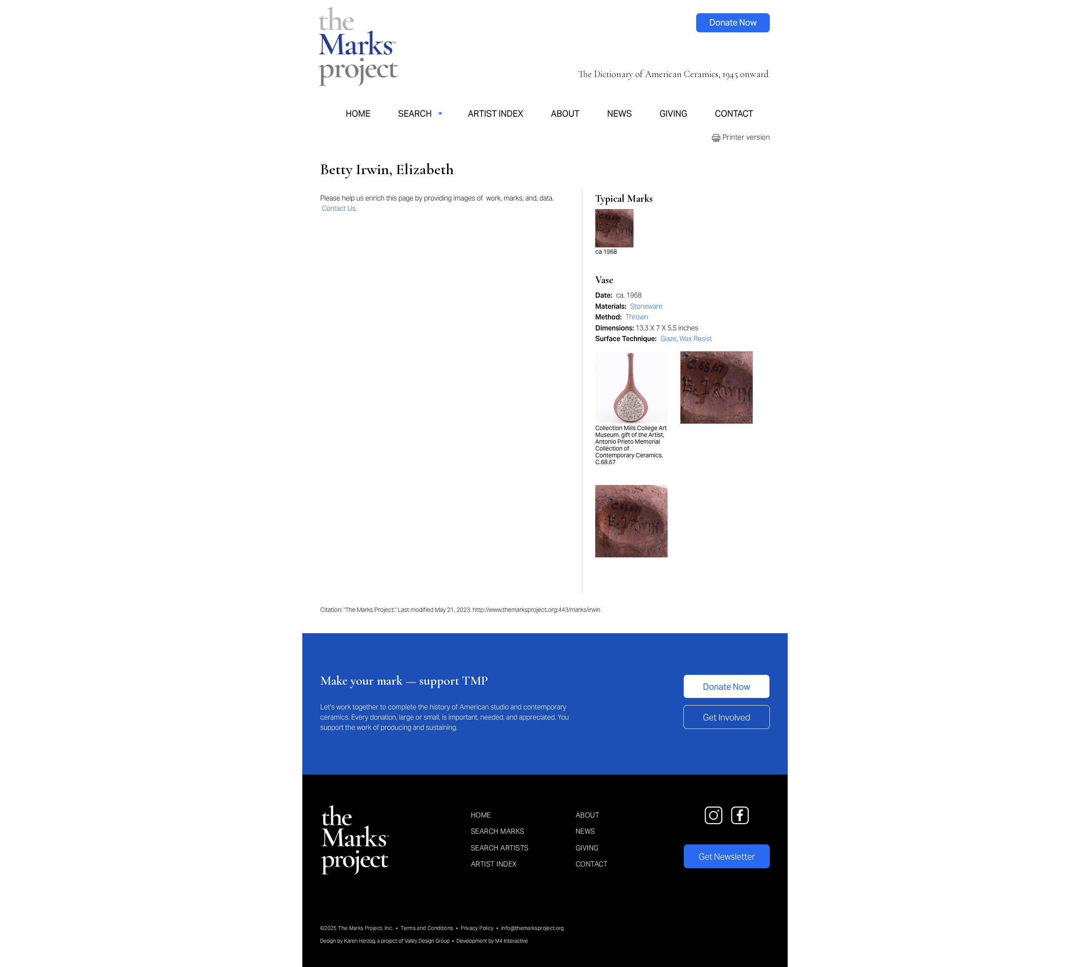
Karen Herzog (359, 941)
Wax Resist (696, 338)
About (565, 113)
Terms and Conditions (427, 928)
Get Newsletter (727, 856)
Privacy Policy (477, 928)
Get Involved (726, 717)
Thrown (636, 317)
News (619, 113)
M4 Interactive (511, 941)
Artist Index (495, 113)
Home (358, 113)
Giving (673, 113)
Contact (734, 113)
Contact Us (339, 208)
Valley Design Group (427, 941)
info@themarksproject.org (532, 928)
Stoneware (646, 306)
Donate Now (733, 22)
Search (415, 113)
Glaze (668, 338)
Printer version (745, 137)
